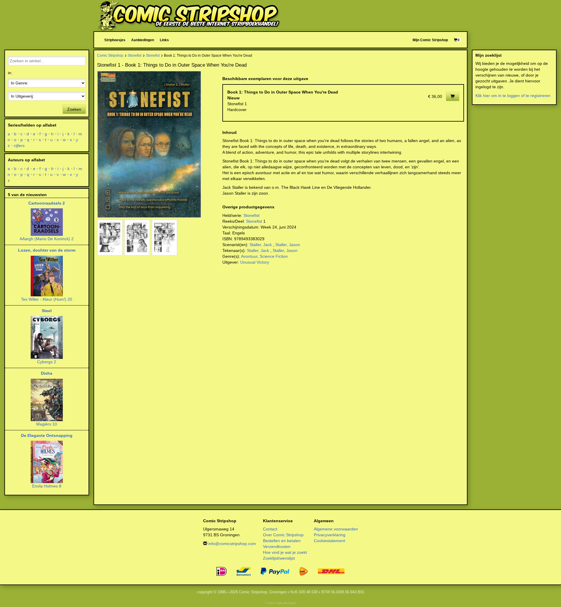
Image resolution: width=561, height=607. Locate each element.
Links (164, 40)
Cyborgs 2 (46, 361)
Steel (47, 310)
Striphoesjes (114, 40)
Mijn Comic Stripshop (430, 40)
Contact (270, 529)
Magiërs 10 (46, 424)
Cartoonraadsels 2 (46, 203)
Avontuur (249, 256)
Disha (46, 373)
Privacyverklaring (329, 534)
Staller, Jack (261, 244)
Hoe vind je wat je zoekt (285, 552)
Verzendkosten (276, 546)
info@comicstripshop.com (232, 543)
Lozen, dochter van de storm (46, 250)
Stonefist (134, 55)
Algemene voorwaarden (336, 529)
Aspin (292, 603)
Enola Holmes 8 (46, 486)
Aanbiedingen (142, 40)
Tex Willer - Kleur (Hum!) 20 (46, 299)
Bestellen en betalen (282, 540)
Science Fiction (274, 256)
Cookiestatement (329, 540)
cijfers (19, 145)
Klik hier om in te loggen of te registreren (512, 95)
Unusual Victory (254, 262)
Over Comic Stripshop (283, 534)
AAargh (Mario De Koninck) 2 (47, 238)
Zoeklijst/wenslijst (279, 558)
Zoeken (74, 109)
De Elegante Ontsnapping (46, 435)
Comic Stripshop (110, 55)
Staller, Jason (287, 244)
